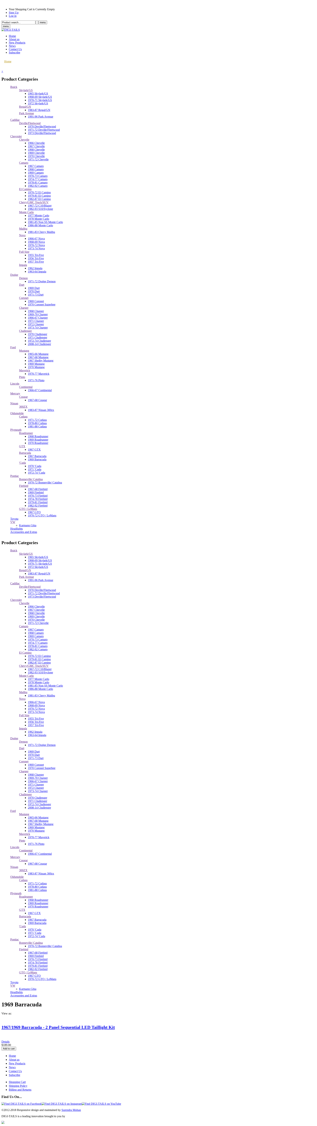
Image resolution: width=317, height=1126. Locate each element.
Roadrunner (26, 433)
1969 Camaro (36, 172)
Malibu (23, 228)
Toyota (14, 518)
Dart (21, 284)
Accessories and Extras (23, 532)
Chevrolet (16, 136)
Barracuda (25, 452)
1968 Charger (36, 311)
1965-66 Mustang (38, 353)
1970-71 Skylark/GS (40, 100)
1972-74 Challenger (39, 340)
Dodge (14, 274)
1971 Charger (36, 321)
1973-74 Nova (36, 248)
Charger (23, 307)
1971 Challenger (37, 337)
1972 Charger (36, 324)
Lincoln (14, 383)
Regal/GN (25, 106)
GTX (22, 446)
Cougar (23, 396)
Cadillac (15, 119)
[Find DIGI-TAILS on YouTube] (101, 1103)
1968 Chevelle (36, 149)
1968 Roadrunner (38, 436)
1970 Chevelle (36, 156)
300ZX (23, 406)
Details (5, 1041)
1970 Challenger (37, 334)
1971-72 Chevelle (38, 159)
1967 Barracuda (37, 456)
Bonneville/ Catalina (31, 479)
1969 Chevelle (36, 152)
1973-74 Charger (38, 327)
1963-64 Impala (37, 271)
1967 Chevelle (36, 146)
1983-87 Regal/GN (39, 110)
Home (12, 36)
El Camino (25, 189)
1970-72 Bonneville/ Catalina (45, 482)
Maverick (24, 370)
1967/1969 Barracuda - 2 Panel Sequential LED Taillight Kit (58, 1027)
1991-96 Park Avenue (40, 116)
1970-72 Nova (36, 245)
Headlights (16, 528)
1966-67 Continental (40, 390)
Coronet (23, 297)
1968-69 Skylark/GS (40, 96)
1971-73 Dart (35, 294)
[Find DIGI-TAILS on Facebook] (21, 1103)
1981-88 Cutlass (37, 426)
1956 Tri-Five (36, 258)
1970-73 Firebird (38, 495)
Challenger (25, 330)
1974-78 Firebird (38, 499)
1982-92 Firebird (38, 505)
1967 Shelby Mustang (40, 360)
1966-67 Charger (38, 317)
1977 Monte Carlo (38, 215)
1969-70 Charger (38, 314)
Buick (13, 86)
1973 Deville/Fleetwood (42, 133)
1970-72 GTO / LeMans (42, 515)
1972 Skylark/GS (38, 103)
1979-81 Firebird (38, 502)
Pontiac (14, 475)
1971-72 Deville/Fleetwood (44, 129)
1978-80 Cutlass (37, 423)
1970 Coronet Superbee (41, 304)
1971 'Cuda (34, 469)
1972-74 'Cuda (36, 472)
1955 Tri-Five (36, 255)
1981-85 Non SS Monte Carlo (45, 222)
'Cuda (22, 462)
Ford (13, 347)
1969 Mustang (36, 363)
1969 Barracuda (37, 459)
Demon (23, 278)
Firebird (23, 485)
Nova (22, 235)
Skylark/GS (26, 90)
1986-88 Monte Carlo (40, 225)
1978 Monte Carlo (38, 218)
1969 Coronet (36, 301)
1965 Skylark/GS (38, 93)
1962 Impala (35, 268)
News (12, 45)
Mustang (24, 350)
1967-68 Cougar (37, 400)
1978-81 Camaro (38, 182)
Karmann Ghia (27, 525)
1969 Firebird (36, 492)
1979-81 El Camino (39, 195)
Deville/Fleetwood (30, 123)
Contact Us (15, 49)
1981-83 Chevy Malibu (41, 232)
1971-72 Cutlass (37, 419)
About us (14, 39)
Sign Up (14, 12)
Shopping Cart (17, 1082)
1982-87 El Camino (39, 199)
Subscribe (14, 52)
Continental (25, 386)
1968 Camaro (36, 169)
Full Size (24, 251)
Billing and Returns (20, 1089)
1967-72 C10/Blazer (40, 205)
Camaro (23, 162)
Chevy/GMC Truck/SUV (34, 202)
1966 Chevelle (36, 143)
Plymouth (15, 429)
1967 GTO (34, 512)
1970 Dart (34, 291)
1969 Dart (34, 288)
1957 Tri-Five (36, 261)
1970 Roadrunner (38, 443)
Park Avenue (26, 113)
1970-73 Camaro (38, 175)
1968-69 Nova (36, 241)
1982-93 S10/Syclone (40, 208)
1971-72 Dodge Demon (42, 281)
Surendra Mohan (71, 1110)
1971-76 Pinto (36, 380)
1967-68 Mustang (38, 357)
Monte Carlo (26, 212)
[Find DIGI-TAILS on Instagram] (62, 1103)
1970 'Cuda (34, 466)
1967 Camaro (36, 166)
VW (12, 522)
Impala (23, 264)
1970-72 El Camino (39, 192)
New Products (17, 42)
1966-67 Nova (36, 238)
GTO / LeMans (28, 508)
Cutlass (23, 416)
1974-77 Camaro (38, 179)
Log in (13, 15)
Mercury (15, 393)
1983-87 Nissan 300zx (41, 410)
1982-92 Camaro (38, 185)
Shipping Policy (18, 1085)
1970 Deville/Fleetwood (42, 126)
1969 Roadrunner (38, 439)
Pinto (22, 377)
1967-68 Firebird (38, 489)
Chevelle (24, 139)
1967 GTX (34, 449)
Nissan (14, 403)
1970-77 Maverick (38, 373)
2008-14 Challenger (39, 344)
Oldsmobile (17, 413)
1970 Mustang (36, 367)
